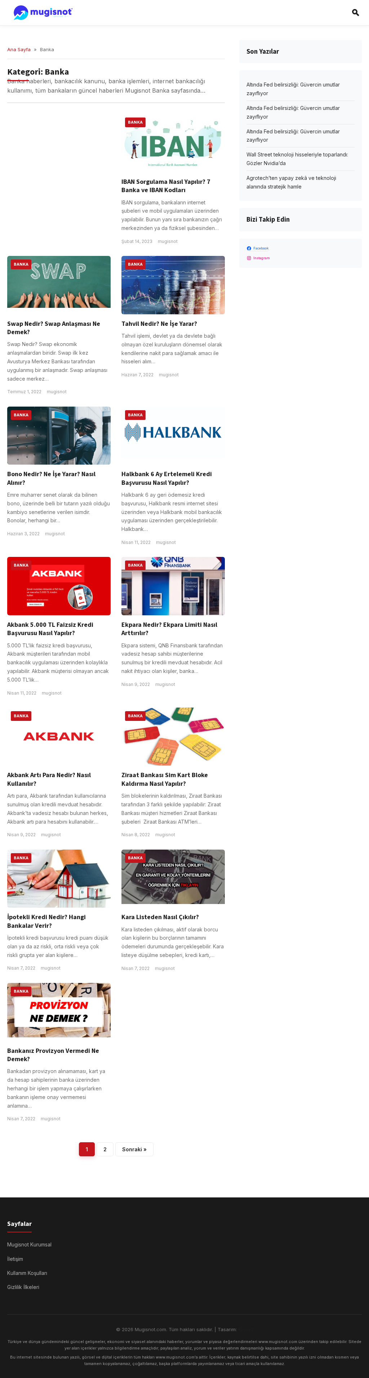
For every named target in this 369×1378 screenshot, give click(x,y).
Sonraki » (134, 1149)
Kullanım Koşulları (27, 1273)
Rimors (245, 1329)
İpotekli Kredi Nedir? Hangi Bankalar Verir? (46, 921)
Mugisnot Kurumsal (29, 1244)
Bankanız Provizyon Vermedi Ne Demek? (53, 1055)
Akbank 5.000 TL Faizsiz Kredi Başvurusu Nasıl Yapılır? (50, 629)
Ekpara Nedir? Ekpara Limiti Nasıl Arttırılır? (169, 629)
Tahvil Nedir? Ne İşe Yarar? (159, 323)
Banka (135, 122)
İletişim (15, 1259)
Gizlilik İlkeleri (23, 1287)
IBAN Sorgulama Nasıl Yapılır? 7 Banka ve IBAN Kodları (165, 186)
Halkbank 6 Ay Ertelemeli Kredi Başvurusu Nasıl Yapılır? (166, 478)
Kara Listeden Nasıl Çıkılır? (160, 917)
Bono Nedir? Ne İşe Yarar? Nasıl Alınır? (51, 478)
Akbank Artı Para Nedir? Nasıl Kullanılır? (49, 779)
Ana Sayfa (19, 49)
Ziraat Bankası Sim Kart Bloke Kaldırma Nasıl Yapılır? (164, 779)
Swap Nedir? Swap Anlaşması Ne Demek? (53, 328)
